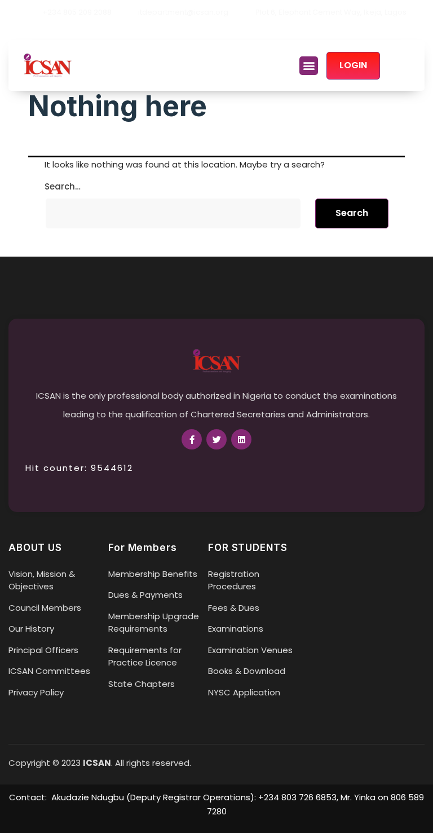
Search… (63, 186)
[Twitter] (216, 29)
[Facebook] (197, 29)
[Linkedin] (235, 29)
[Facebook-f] (192, 439)
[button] (308, 65)
